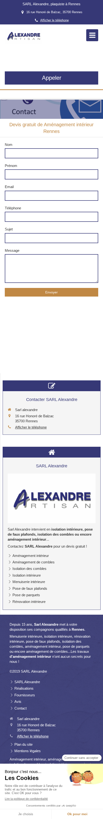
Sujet (9, 229)
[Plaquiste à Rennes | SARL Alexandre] (23, 36)
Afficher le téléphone (54, 20)
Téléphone (13, 208)
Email (9, 187)
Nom (8, 145)
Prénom (11, 166)
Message (12, 250)
